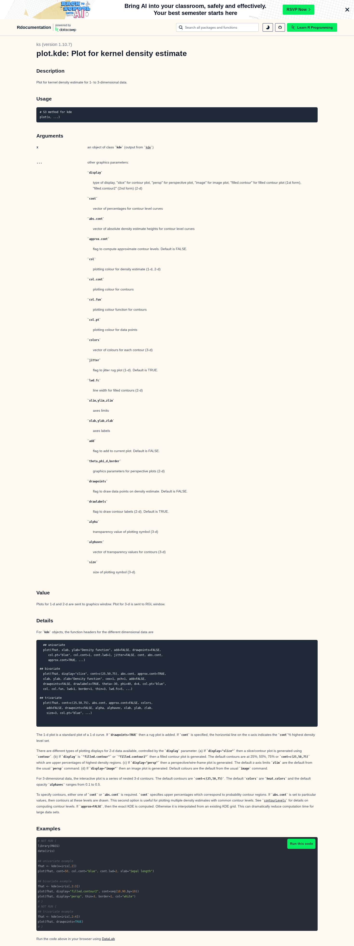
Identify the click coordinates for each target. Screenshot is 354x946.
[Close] (347, 9)
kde (148, 147)
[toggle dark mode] (267, 27)
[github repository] (280, 27)
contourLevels (275, 800)
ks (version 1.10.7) (54, 44)
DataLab (108, 939)
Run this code (301, 843)
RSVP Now (297, 9)
